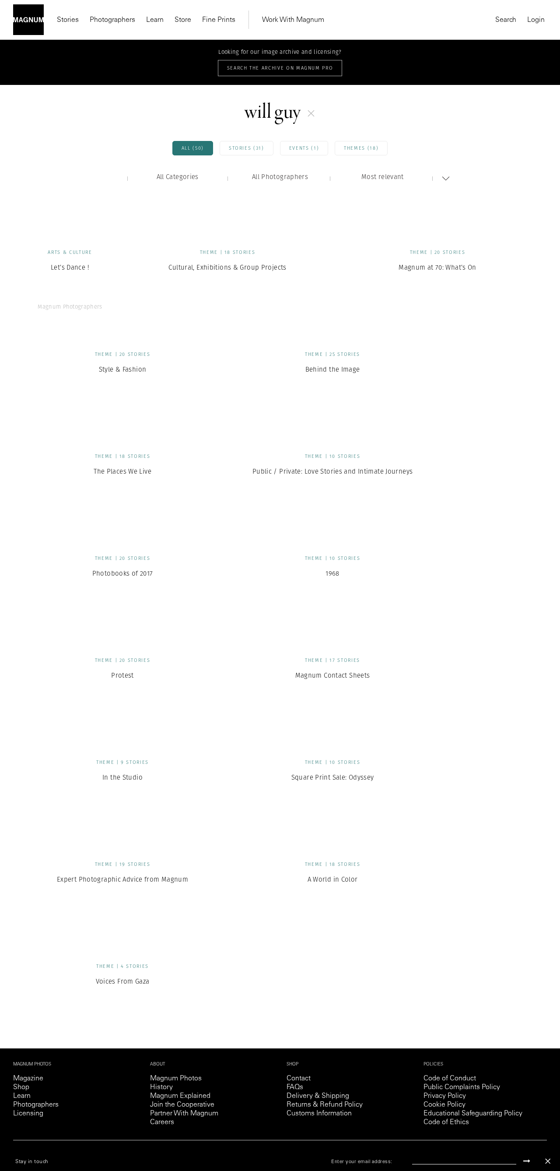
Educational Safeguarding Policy (473, 1113)
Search (505, 20)
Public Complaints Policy (462, 1087)
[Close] (547, 1161)
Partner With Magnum (184, 1113)
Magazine (28, 1078)
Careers (162, 1122)
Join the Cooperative (182, 1104)
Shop (21, 1087)
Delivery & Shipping (318, 1096)
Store (183, 20)
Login (536, 20)
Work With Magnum (293, 20)
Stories (68, 20)
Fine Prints (218, 20)
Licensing (28, 1113)
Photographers (112, 20)
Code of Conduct (450, 1078)
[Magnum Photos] (28, 19)
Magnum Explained (180, 1096)
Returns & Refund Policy (325, 1104)
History (161, 1087)
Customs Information (319, 1113)
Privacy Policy (445, 1096)
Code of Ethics (446, 1122)
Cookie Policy (445, 1104)
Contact (299, 1078)
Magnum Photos (176, 1078)
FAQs (295, 1087)
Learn (155, 20)
